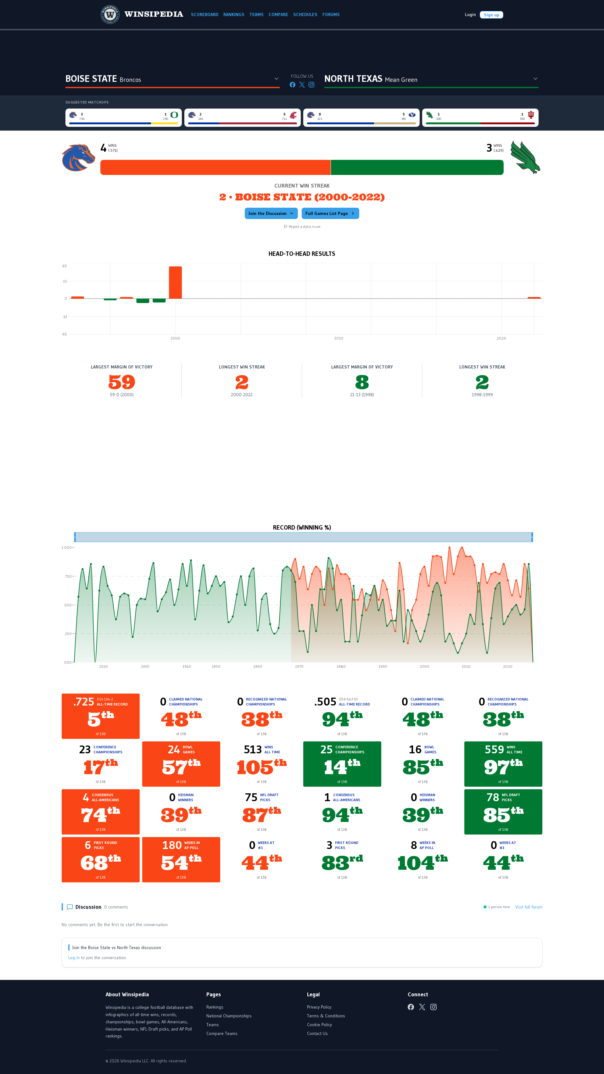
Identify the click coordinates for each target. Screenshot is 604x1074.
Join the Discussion (268, 213)
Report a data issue (305, 226)
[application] (302, 303)
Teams (212, 1024)
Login (470, 14)
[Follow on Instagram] (311, 84)
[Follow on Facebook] (292, 84)
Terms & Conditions (326, 1016)
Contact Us (317, 1033)
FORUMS (331, 14)
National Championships (229, 1016)
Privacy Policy (319, 1007)
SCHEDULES (305, 14)
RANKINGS (233, 14)
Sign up (491, 15)
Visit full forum (528, 907)
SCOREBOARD (204, 14)
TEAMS (256, 14)
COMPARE (278, 14)
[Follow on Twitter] (302, 84)
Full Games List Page (326, 213)
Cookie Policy (319, 1024)
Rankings (214, 1007)
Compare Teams (222, 1033)
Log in (74, 957)
